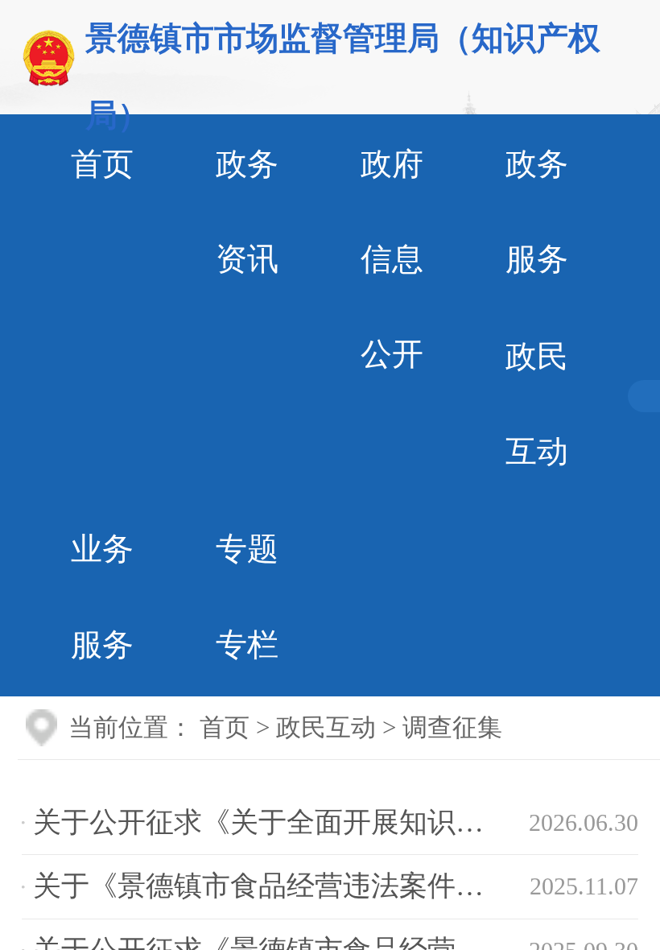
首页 (225, 727)
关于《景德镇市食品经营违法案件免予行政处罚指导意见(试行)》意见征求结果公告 (281, 886)
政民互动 (326, 727)
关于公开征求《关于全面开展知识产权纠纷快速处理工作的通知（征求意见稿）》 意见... (280, 822)
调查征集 (452, 727)
